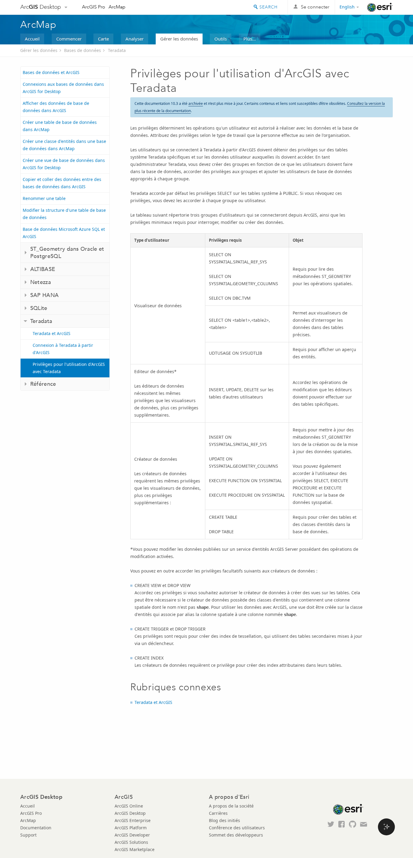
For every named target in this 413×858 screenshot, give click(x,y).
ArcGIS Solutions (131, 842)
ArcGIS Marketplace (134, 849)
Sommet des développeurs (236, 835)
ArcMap (117, 7)
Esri (380, 7)
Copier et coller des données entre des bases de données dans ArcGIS (62, 182)
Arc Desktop (40, 6)
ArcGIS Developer (132, 835)
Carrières (218, 813)
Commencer (69, 39)
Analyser (134, 39)
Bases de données (82, 50)
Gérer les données (179, 39)
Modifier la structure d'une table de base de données (64, 213)
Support (28, 835)
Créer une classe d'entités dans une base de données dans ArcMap (64, 144)
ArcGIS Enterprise (133, 820)
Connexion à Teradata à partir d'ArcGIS (63, 348)
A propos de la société (231, 806)
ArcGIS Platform (131, 828)
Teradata (117, 50)
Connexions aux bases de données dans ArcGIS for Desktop (63, 87)
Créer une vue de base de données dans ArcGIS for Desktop (64, 163)
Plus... (249, 39)
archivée (195, 103)
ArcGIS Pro (93, 7)
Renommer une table (44, 198)
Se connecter (315, 7)
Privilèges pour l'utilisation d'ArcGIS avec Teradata (69, 367)
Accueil (32, 39)
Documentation (35, 828)
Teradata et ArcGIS (51, 333)
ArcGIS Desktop (130, 813)
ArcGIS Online (129, 806)
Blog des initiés (224, 820)
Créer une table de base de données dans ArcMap (60, 125)
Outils (220, 39)
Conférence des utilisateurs (237, 828)
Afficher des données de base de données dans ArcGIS (56, 106)
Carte (103, 39)
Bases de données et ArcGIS (51, 72)
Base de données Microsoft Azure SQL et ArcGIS (64, 232)
